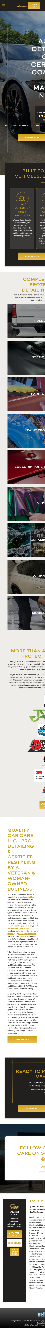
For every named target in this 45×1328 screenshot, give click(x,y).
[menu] (3, 4)
